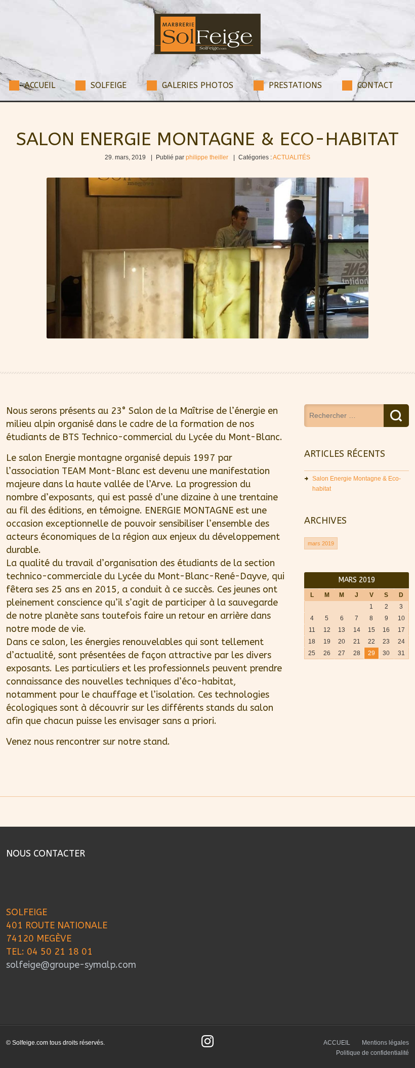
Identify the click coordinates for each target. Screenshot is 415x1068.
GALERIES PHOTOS (197, 85)
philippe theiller (207, 157)
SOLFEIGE (109, 85)
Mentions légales (385, 1042)
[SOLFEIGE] (207, 52)
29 (371, 653)
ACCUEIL (39, 85)
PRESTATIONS (295, 85)
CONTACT (375, 85)
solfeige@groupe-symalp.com (71, 964)
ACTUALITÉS (291, 157)
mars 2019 (321, 543)
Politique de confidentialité (372, 1052)
